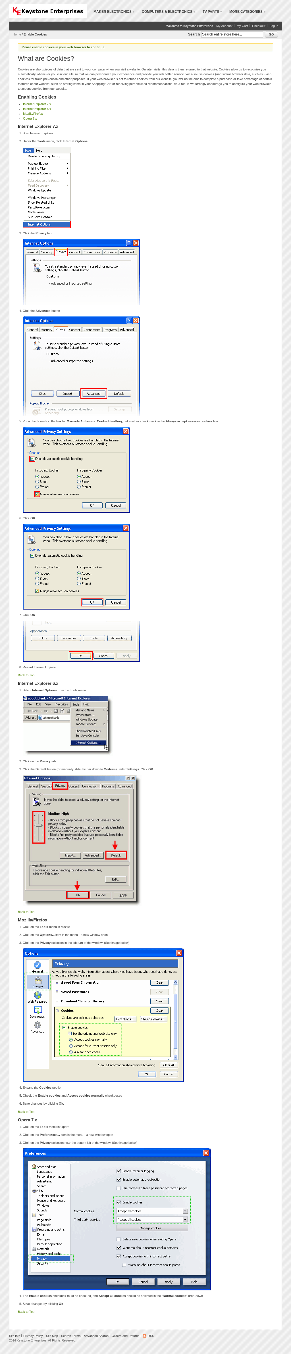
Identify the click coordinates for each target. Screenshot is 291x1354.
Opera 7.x (30, 118)
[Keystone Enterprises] (48, 11)
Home (17, 34)
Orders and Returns (126, 1336)
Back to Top (26, 675)
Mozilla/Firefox (33, 113)
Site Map (52, 1336)
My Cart (242, 26)
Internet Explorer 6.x (37, 108)
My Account (224, 26)
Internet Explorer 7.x (37, 104)
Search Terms (71, 1336)
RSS (151, 1336)
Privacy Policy (33, 1336)
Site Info (14, 1336)
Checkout (258, 26)
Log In (274, 26)
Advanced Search (96, 1336)
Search (194, 34)
